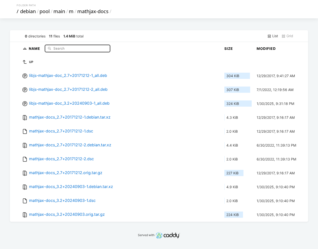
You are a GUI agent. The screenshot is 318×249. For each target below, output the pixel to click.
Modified (266, 48)
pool (45, 11)
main (59, 11)
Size (228, 48)
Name (35, 48)
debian (28, 11)
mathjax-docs (93, 11)
